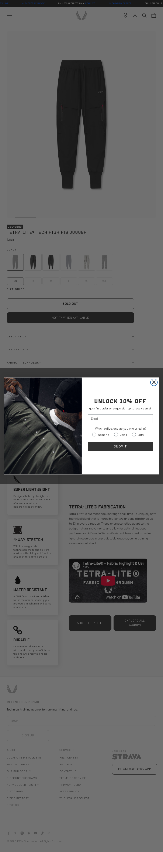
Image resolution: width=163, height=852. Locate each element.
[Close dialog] (153, 382)
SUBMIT (120, 446)
